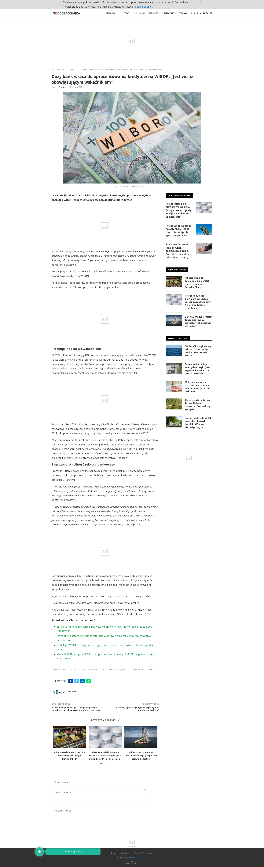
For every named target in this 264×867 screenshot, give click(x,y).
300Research (139, 13)
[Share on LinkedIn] (82, 681)
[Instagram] (197, 13)
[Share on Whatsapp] (88, 681)
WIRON (151, 670)
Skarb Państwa (138, 670)
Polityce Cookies (143, 6)
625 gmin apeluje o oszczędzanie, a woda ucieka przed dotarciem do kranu (198, 387)
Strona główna (58, 69)
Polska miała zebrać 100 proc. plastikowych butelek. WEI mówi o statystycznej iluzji (198, 422)
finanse (65, 670)
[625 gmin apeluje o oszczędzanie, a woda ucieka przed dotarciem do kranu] (174, 386)
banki (55, 670)
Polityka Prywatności (143, 852)
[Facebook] (191, 13)
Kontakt (125, 852)
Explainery (169, 13)
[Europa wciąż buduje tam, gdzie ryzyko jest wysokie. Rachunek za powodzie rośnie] (174, 368)
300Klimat (153, 13)
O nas (113, 852)
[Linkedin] (200, 13)
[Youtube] (204, 13)
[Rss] (207, 13)
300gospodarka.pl (141, 857)
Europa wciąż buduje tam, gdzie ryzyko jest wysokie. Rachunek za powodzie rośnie (197, 369)
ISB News (61, 87)
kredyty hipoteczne (89, 670)
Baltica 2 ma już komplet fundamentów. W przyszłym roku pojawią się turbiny (141, 755)
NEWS (72, 69)
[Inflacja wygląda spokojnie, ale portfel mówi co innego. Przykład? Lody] (69, 737)
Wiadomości (111, 13)
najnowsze (123, 670)
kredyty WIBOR (108, 670)
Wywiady (183, 13)
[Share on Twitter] (76, 681)
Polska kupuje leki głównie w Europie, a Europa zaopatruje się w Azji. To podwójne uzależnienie (105, 755)
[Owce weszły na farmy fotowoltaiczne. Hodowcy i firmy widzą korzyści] (174, 403)
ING (74, 670)
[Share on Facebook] (70, 681)
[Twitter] (194, 13)
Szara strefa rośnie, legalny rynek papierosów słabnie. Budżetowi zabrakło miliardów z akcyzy (177, 251)
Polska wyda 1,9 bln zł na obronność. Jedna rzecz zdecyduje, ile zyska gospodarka (178, 230)
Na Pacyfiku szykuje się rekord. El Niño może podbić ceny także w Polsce (198, 351)
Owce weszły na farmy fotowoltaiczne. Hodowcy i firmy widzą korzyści (197, 404)
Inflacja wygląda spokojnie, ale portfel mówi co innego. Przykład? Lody (69, 755)
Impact (126, 13)
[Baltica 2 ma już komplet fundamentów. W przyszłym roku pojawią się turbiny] (140, 737)
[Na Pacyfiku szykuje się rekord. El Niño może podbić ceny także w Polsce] (174, 350)
